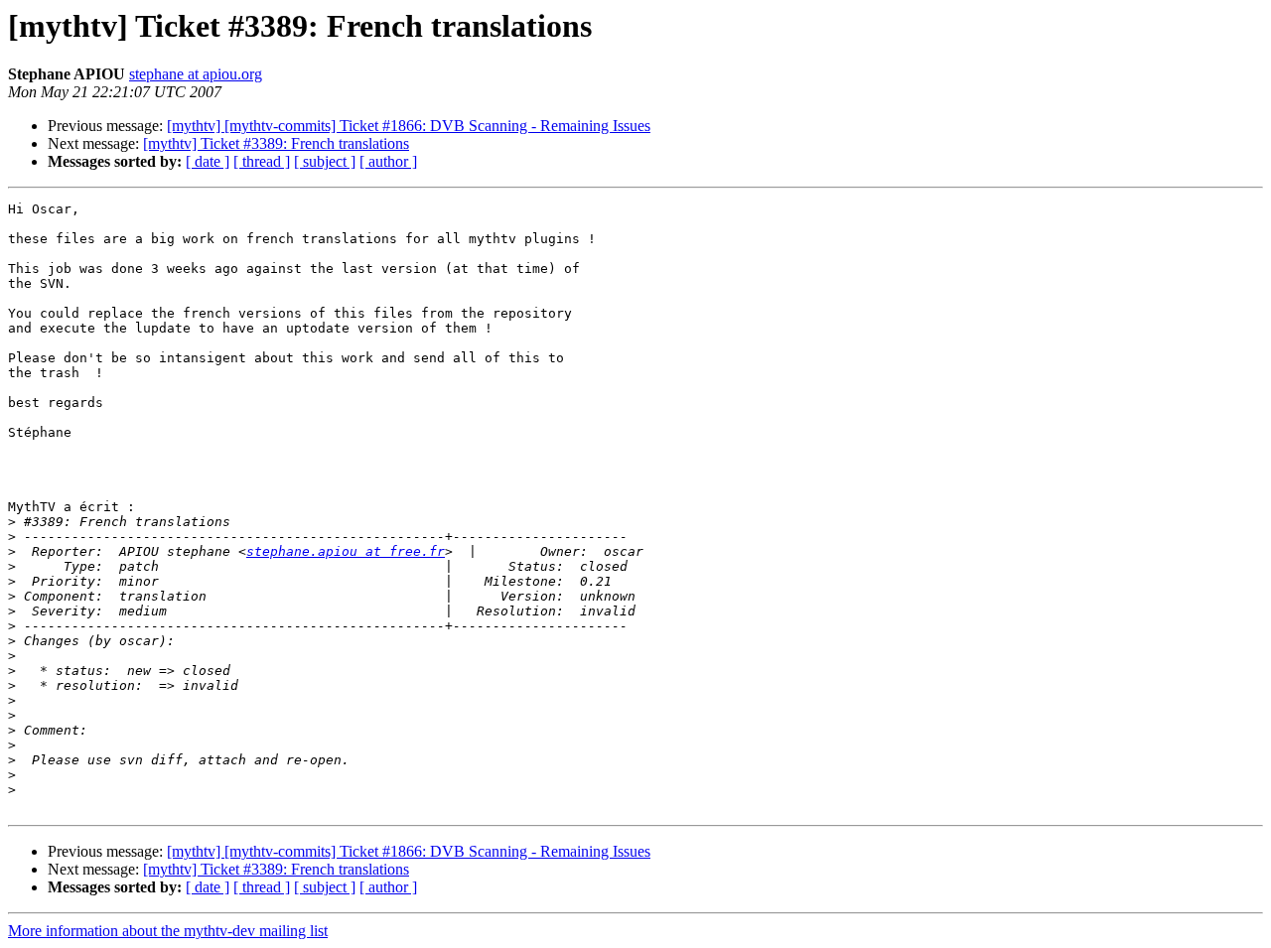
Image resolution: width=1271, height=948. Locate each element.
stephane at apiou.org (195, 74)
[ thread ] (261, 161)
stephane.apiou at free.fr (345, 551)
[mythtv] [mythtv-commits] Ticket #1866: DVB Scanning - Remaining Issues (408, 125)
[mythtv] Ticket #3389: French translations (276, 143)
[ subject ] (324, 161)
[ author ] (388, 161)
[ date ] (207, 161)
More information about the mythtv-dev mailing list (168, 930)
